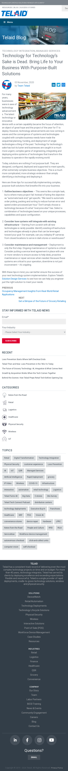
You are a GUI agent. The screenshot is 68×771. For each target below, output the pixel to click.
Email (34, 757)
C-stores (38, 496)
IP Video (7, 483)
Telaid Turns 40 (11, 496)
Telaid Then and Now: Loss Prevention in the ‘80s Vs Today (27, 364)
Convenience (34, 679)
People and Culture (35, 528)
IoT (9, 439)
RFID (51, 528)
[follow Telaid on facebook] (27, 740)
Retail (10, 402)
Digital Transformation (24, 458)
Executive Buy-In (38, 509)
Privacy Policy (57, 768)
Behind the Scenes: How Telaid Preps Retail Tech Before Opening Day (32, 378)
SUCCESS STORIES (27, 8)
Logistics (12, 410)
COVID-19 (33, 483)
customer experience (33, 464)
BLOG (16, 8)
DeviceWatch (34, 597)
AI (5, 471)
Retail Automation (34, 601)
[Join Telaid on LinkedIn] (15, 740)
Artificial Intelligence (13, 477)
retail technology (41, 490)
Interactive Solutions (34, 623)
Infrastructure (48, 483)
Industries (34, 649)
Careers (34, 717)
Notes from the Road (17, 395)
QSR (20, 471)
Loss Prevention (55, 464)
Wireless (12, 432)
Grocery (34, 675)
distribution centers (43, 502)
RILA (60, 528)
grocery (51, 477)
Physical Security (15, 424)
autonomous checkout (14, 540)
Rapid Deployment (35, 477)
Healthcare (13, 417)
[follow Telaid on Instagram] (39, 740)
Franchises (55, 509)
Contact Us (34, 726)
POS (29, 515)
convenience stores (13, 521)
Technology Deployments (34, 605)
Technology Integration (18, 51)
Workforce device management (33, 534)
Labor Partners (34, 699)
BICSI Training (34, 704)
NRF (20, 515)
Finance (34, 661)
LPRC (58, 521)
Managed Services (48, 51)
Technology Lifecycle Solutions (34, 610)
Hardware (47, 521)
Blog (34, 721)
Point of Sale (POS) (34, 628)
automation (24, 490)
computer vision (11, 547)
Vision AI (39, 515)
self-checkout (29, 547)
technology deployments (15, 509)
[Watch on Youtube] (51, 740)
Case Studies (34, 637)
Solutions (34, 593)
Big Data (26, 496)
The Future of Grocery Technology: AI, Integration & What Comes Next (32, 368)
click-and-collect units (38, 540)
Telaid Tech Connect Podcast (17, 502)
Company (34, 687)
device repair (32, 521)
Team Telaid (24, 85)
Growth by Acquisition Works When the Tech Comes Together (29, 373)
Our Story (34, 690)
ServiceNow (9, 534)
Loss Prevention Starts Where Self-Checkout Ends (24, 359)
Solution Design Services (14, 278)
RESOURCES (7, 8)
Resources (34, 641)
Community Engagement (34, 712)
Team (34, 695)
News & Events (34, 708)
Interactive (9, 490)
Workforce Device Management (34, 632)
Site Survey (52, 496)
